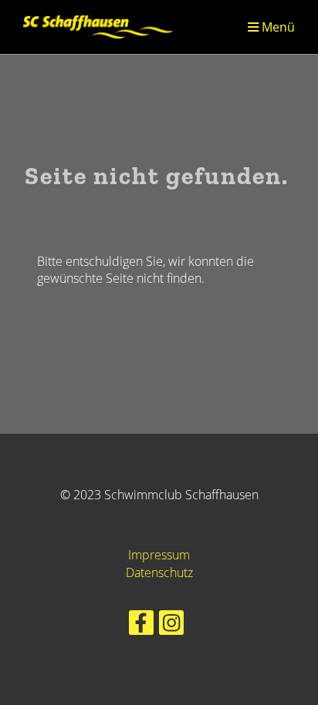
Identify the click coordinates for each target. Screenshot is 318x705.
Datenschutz (159, 572)
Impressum (159, 554)
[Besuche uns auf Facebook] (141, 625)
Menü (277, 26)
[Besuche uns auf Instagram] (171, 625)
